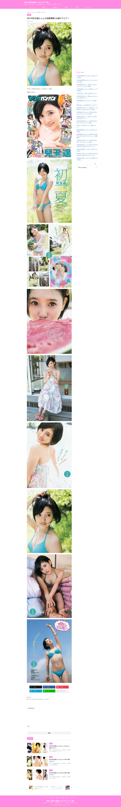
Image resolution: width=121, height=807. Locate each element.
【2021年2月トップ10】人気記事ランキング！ (87, 93)
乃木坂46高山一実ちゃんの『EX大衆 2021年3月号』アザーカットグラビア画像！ (87, 113)
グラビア (30, 699)
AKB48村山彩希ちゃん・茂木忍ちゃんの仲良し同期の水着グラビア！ (87, 117)
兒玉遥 (29, 697)
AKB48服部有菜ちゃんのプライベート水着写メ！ (86, 101)
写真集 (66, 7)
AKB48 (43, 7)
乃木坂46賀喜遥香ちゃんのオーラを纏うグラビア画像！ (87, 150)
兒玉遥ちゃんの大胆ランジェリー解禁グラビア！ (86, 126)
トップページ (32, 7)
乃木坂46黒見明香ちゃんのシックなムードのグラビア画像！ (87, 81)
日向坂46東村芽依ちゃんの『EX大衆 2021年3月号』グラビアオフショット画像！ (87, 121)
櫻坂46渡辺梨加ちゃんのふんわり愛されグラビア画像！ (87, 130)
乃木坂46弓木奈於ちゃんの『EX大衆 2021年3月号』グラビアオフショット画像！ (87, 141)
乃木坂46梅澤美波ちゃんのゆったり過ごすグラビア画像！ (87, 76)
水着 (33, 699)
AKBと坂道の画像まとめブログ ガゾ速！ (37, 2)
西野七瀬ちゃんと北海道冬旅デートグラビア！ (87, 105)
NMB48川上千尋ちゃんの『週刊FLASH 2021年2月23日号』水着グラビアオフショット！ (87, 154)
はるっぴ (43, 699)
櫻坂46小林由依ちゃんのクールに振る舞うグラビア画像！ (87, 158)
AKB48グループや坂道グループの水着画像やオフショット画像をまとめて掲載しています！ (60, 802)
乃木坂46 (55, 7)
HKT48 (36, 699)
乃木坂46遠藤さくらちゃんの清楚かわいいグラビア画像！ (87, 89)
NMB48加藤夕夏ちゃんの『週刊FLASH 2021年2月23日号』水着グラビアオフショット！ (87, 145)
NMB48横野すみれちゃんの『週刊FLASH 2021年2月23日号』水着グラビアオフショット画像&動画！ (87, 136)
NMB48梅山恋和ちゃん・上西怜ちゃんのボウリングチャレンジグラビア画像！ (87, 85)
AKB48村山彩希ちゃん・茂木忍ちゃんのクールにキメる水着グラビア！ (87, 97)
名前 (29, 726)
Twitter (77, 7)
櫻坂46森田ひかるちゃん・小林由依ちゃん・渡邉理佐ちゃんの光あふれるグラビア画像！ (87, 108)
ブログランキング (88, 7)
